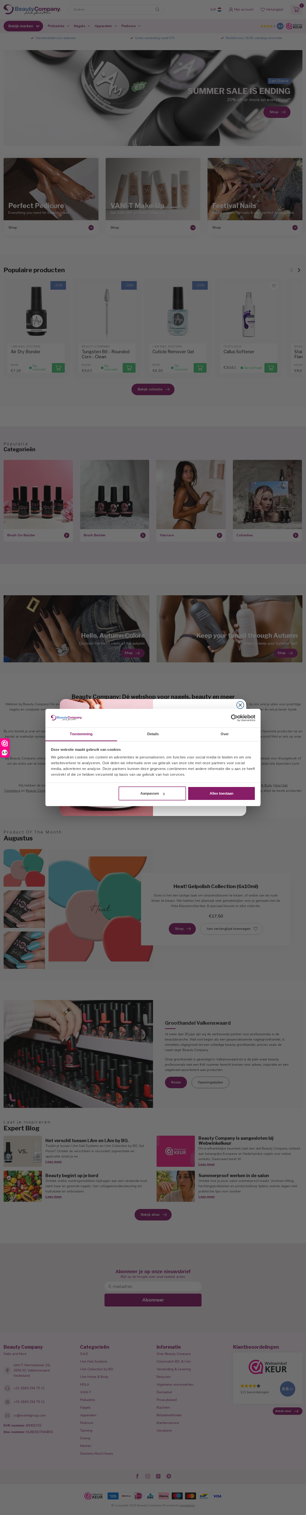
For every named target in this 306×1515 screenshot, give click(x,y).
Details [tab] (153, 734)
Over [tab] (225, 734)
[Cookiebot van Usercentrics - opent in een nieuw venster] (234, 718)
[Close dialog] (240, 705)
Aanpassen (149, 793)
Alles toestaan (221, 793)
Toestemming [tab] (81, 734)
